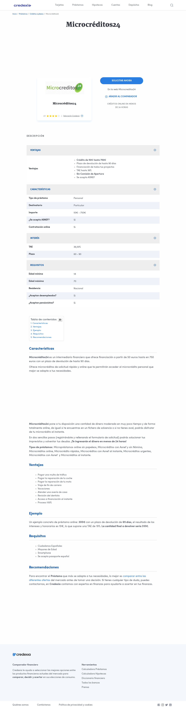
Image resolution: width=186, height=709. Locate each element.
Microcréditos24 (64, 103)
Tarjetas (59, 5)
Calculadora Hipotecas (94, 674)
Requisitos (38, 334)
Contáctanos (43, 705)
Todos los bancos (91, 683)
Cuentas (115, 5)
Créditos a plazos (36, 14)
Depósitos (134, 5)
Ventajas (37, 327)
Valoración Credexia (71, 116)
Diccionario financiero (93, 678)
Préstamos (77, 5)
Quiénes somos (20, 705)
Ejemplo (37, 330)
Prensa (85, 687)
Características (40, 323)
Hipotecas (97, 5)
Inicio (14, 14)
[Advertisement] (87, 57)
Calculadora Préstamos (94, 669)
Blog (150, 5)
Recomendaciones (42, 337)
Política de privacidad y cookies (75, 705)
